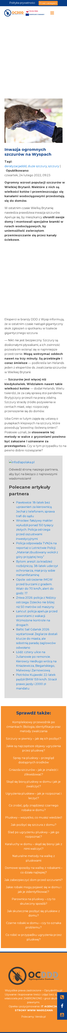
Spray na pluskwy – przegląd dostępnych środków (33, 760)
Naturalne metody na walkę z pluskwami (33, 858)
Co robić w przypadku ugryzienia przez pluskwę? (34, 937)
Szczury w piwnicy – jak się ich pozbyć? (33, 738)
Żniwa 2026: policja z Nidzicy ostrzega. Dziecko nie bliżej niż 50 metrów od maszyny (36, 602)
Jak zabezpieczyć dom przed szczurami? (33, 880)
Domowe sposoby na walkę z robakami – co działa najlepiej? (33, 870)
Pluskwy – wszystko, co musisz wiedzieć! (33, 817)
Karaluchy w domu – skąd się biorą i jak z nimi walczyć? (33, 846)
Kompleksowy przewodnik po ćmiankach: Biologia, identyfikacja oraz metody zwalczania (33, 726)
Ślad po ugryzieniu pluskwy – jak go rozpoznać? (33, 835)
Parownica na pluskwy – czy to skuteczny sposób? (33, 901)
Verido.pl (40, 1016)
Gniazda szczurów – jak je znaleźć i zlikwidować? (33, 772)
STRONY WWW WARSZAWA (34, 1010)
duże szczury (37, 166)
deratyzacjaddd (15, 166)
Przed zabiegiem (48, 3)
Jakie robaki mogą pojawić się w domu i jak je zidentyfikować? (33, 889)
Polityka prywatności (22, 2)
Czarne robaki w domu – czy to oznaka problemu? (33, 925)
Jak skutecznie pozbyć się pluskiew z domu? (33, 913)
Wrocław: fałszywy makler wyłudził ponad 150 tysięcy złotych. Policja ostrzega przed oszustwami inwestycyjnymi (34, 529)
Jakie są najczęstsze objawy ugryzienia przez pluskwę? (33, 748)
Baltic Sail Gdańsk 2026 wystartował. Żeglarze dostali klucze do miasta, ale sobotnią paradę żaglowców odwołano (36, 638)
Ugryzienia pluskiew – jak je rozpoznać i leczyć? (34, 796)
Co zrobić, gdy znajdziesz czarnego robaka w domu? (33, 808)
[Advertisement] (33, 59)
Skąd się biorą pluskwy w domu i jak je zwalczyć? (33, 784)
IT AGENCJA (49, 1006)
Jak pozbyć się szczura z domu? (33, 824)
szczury (53, 166)
